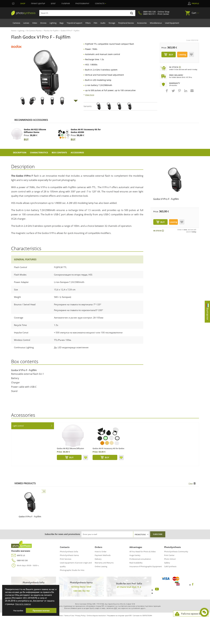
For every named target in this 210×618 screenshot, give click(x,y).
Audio (102, 23)
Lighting (53, 23)
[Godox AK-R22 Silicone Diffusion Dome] (17, 134)
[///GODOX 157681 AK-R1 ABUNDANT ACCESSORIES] (109, 435)
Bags (62, 23)
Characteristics (39, 152)
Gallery (167, 562)
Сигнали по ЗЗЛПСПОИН (142, 615)
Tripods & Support (74, 23)
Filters (88, 23)
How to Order (100, 551)
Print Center (169, 555)
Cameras (16, 23)
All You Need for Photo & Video (142, 551)
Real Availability (136, 562)
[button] (167, 92)
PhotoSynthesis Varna (69, 555)
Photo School (170, 559)
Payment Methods (103, 555)
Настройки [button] (18, 610)
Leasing (182, 54)
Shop (22, 3)
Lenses (26, 23)
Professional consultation (140, 559)
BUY (26, 139)
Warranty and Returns (104, 562)
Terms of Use (69, 615)
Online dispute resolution (96, 615)
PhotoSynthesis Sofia (69, 551)
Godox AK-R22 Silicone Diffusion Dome (35, 131)
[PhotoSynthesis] (23, 13)
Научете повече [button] (23, 603)
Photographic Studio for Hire (72, 570)
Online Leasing (101, 566)
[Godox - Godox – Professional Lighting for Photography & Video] (16, 46)
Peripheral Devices (126, 23)
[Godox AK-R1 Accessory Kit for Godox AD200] (63, 134)
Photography (82, 3)
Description (19, 152)
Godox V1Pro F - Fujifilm (166, 199)
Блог (53, 3)
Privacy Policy (80, 615)
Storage (112, 23)
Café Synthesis (170, 566)
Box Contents (59, 152)
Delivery (98, 559)
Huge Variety (134, 555)
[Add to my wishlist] (191, 54)
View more (89, 95)
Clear (191, 483)
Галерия (65, 3)
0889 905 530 (22, 560)
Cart (194, 12)
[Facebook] (192, 584)
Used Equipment (172, 23)
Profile (195, 3)
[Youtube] (156, 589)
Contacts (99, 3)
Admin (60, 615)
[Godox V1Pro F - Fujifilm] (175, 180)
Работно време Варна (193, 613)
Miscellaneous (156, 23)
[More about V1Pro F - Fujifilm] (30, 502)
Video (34, 23)
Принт (38, 3)
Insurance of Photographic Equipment (145, 566)
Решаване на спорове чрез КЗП (119, 615)
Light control (18, 425)
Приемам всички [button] (41, 610)
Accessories (142, 23)
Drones (43, 23)
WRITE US (21, 555)
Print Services (65, 559)
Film (95, 23)
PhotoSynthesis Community (176, 551)
